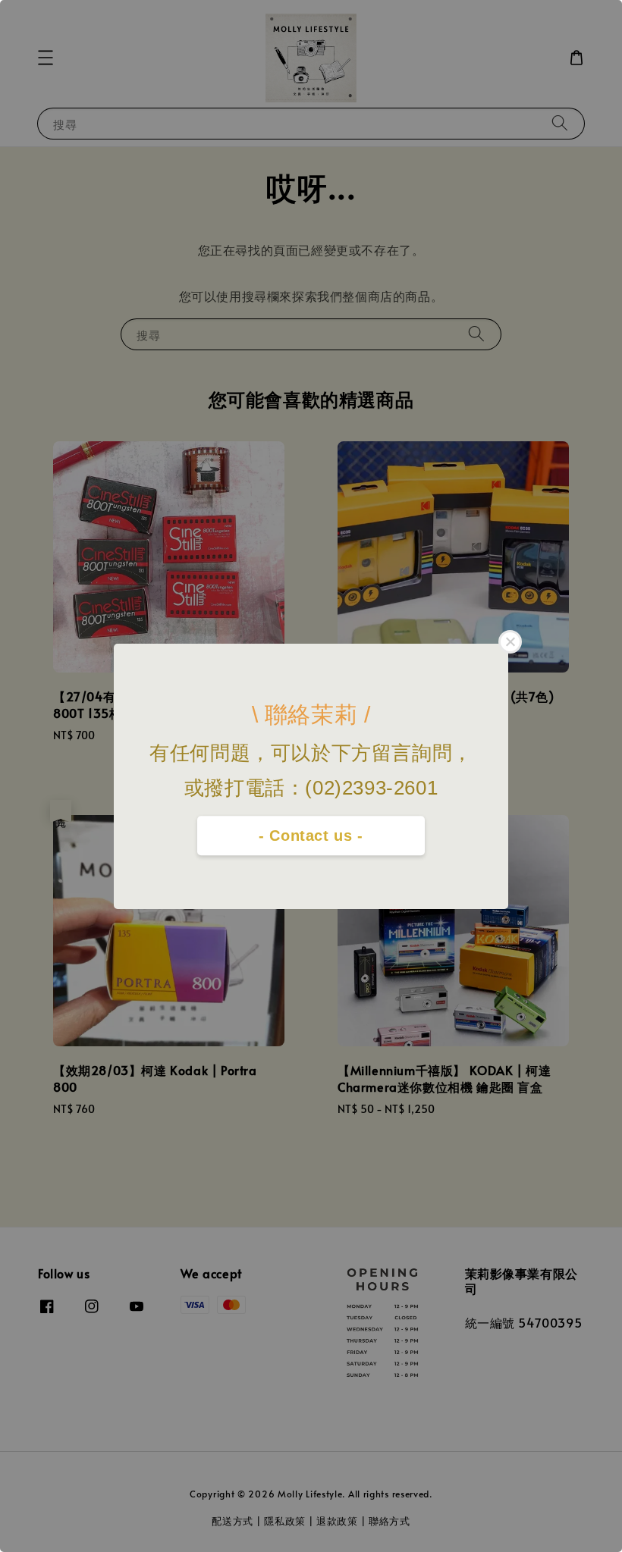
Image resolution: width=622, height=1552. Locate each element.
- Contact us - (311, 835)
